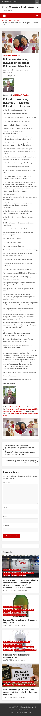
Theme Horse (23, 710)
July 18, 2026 (7, 625)
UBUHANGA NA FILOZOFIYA (12, 644)
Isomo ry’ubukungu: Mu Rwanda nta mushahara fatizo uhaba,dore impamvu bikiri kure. (20, 692)
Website (6, 526)
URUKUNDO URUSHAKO (11, 56)
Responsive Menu (37, 2)
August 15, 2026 (8, 590)
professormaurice (22, 70)
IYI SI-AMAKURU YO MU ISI (12, 570)
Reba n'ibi (7, 552)
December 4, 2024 (9, 70)
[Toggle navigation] (4, 15)
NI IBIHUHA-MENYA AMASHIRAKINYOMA (16, 642)
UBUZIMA (7, 575)
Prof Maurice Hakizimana (20, 7)
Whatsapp (9, 409)
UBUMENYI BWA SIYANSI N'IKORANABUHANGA (18, 572)
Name (5, 507)
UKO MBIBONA (15, 612)
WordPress (27, 712)
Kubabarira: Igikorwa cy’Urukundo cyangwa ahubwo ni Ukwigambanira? (21, 462)
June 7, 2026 (7, 697)
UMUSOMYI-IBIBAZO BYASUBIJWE (14, 615)
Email (5, 516)
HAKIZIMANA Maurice (17, 407)
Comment (7, 482)
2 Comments (7, 72)
